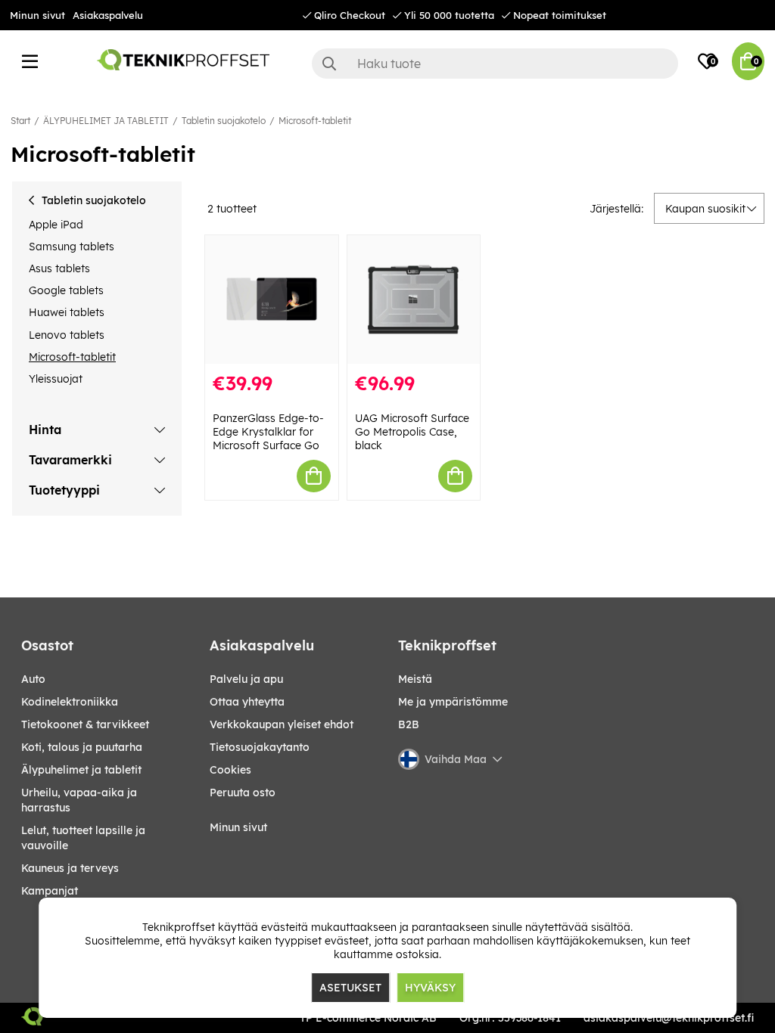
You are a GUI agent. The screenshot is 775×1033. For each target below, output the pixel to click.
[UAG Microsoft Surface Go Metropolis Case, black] (414, 299)
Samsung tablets (71, 246)
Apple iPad (56, 224)
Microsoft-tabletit (315, 120)
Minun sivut (37, 15)
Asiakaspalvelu (108, 15)
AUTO (33, 679)
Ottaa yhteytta (247, 702)
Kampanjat (49, 891)
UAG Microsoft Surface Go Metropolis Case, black (412, 431)
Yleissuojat (55, 379)
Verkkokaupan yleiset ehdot (281, 724)
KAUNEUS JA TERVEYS (70, 868)
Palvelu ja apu (246, 679)
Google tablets (66, 290)
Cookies (230, 770)
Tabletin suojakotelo (224, 120)
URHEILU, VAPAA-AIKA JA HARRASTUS (79, 800)
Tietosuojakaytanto (260, 747)
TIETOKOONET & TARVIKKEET (85, 724)
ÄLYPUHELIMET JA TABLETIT (106, 120)
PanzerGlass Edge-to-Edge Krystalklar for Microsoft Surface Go (268, 431)
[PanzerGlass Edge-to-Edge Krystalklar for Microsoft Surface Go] (272, 299)
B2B (408, 724)
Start (20, 120)
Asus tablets (59, 268)
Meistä (415, 679)
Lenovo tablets (66, 335)
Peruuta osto (242, 792)
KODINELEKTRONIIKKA (69, 702)
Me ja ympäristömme (453, 702)
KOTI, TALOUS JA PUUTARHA (81, 747)
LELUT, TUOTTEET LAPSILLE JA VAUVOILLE (83, 838)
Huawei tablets (66, 312)
